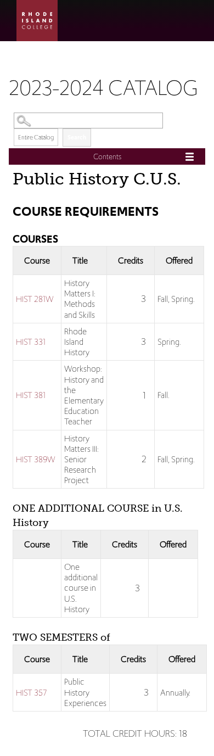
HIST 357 (31, 692)
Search (76, 137)
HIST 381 (31, 395)
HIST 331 (31, 342)
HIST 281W (35, 299)
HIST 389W (35, 459)
